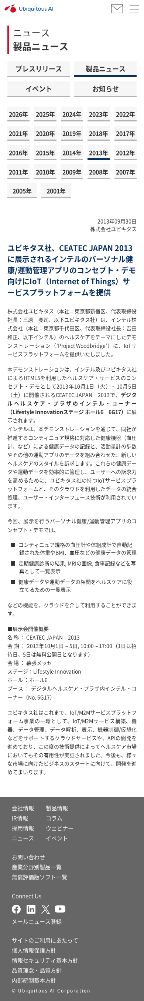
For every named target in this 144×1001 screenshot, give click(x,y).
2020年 (45, 133)
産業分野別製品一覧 (37, 867)
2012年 (125, 152)
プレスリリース (39, 68)
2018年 (98, 133)
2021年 (18, 133)
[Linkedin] (34, 908)
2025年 (45, 114)
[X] (48, 908)
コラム (54, 818)
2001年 (56, 190)
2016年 (18, 152)
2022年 (125, 114)
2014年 (72, 152)
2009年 (72, 171)
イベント (38, 88)
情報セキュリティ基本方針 (45, 960)
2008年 (98, 171)
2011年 (18, 171)
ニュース (23, 838)
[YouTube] (60, 908)
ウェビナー (59, 828)
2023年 (98, 114)
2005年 (22, 190)
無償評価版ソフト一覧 (39, 877)
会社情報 (23, 808)
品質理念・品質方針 (37, 970)
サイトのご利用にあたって (45, 940)
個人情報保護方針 (34, 950)
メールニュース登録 (37, 921)
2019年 (72, 133)
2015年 (45, 152)
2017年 (125, 133)
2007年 (125, 171)
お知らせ (105, 88)
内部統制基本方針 (34, 980)
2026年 (18, 114)
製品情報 (57, 808)
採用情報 (23, 828)
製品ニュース (106, 68)
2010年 (45, 171)
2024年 (72, 114)
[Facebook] (19, 908)
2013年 (98, 152)
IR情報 (20, 818)
